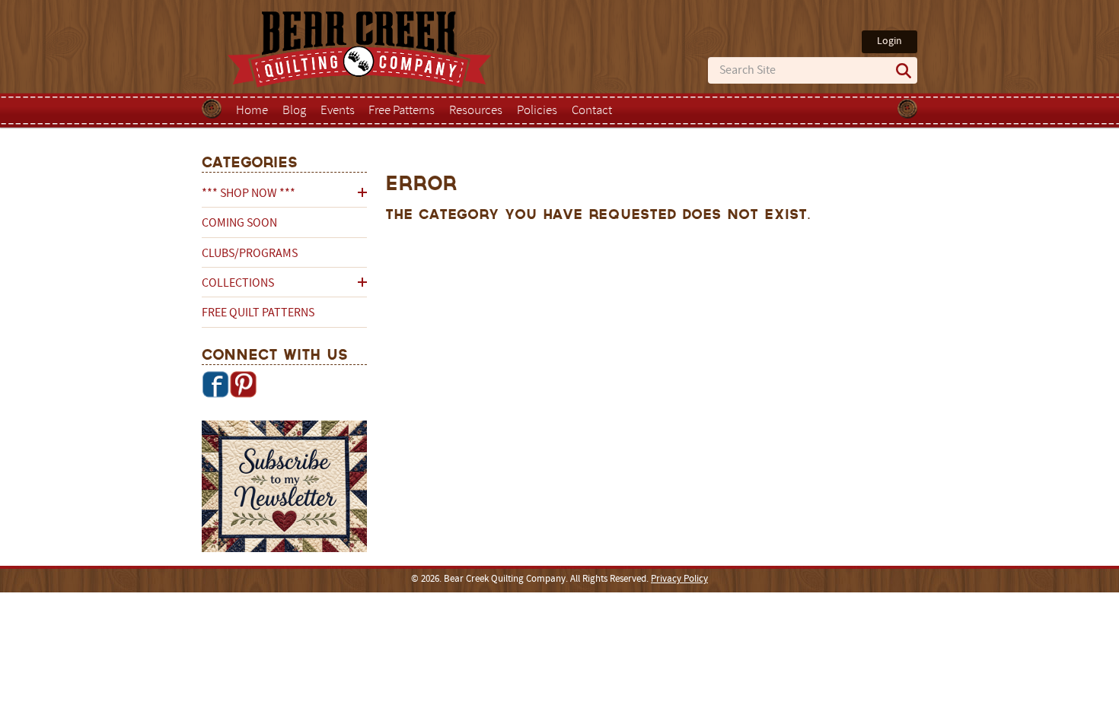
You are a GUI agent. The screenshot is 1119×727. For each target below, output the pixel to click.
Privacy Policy (679, 579)
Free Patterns (401, 111)
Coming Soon (239, 223)
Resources (475, 111)
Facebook (215, 384)
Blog (294, 111)
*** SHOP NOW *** (248, 194)
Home (252, 111)
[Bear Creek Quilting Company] (284, 489)
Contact (592, 111)
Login (889, 41)
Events (337, 111)
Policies (537, 111)
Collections (238, 284)
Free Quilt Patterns (258, 313)
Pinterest (243, 384)
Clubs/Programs (250, 254)
